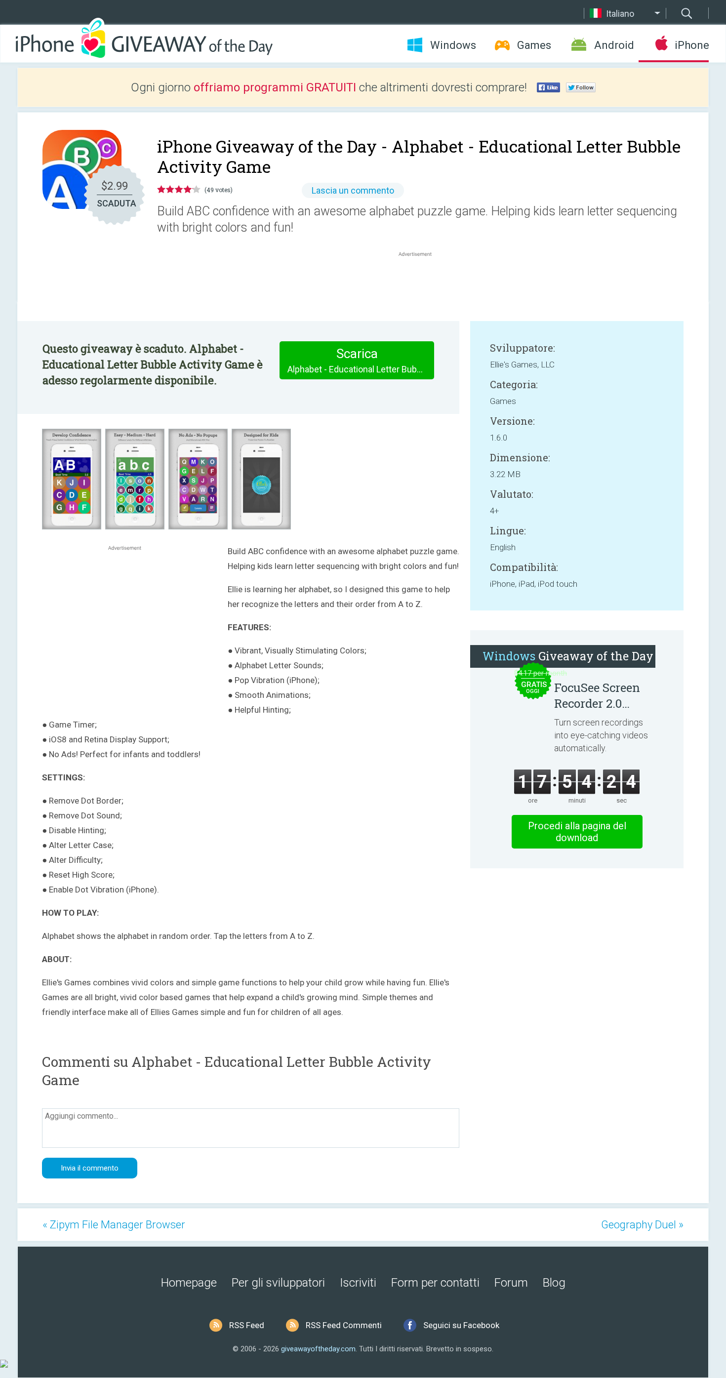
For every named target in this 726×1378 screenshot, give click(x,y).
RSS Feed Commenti (344, 1325)
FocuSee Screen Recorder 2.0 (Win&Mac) (597, 695)
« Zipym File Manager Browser (113, 1224)
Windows (453, 45)
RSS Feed (246, 1325)
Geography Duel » (642, 1224)
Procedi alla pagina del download (577, 832)
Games (534, 45)
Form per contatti (435, 1283)
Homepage (189, 1283)
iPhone (692, 45)
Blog (554, 1283)
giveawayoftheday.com (318, 1348)
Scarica (360, 360)
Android (614, 45)
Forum (511, 1283)
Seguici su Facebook (461, 1325)
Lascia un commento (353, 190)
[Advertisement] (420, 282)
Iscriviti (358, 1283)
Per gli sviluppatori (278, 1283)
